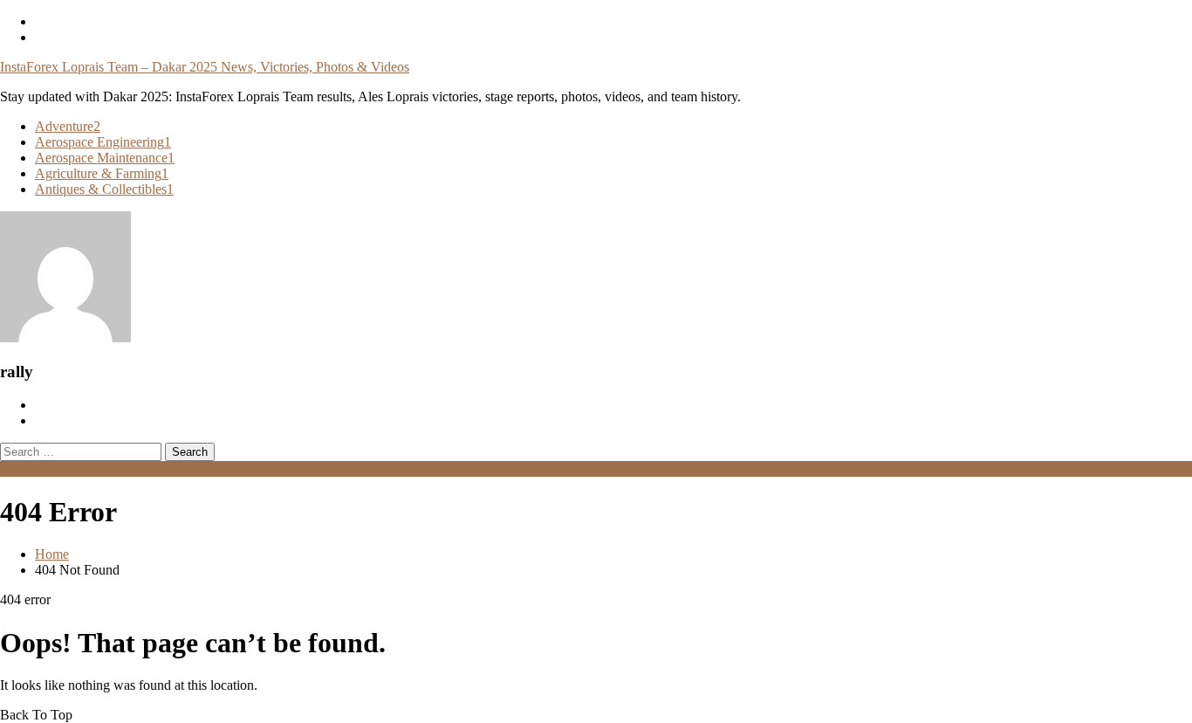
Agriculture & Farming (101, 173)
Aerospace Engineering (103, 141)
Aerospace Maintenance (105, 157)
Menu (16, 468)
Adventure (67, 126)
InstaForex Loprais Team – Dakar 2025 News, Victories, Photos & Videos (204, 66)
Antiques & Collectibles (104, 189)
